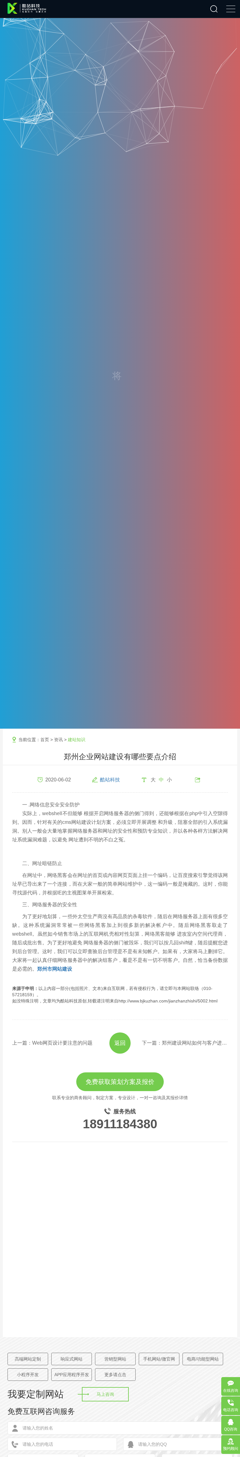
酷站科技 (110, 779)
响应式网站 (71, 1358)
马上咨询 (105, 1394)
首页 (44, 739)
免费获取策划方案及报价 (120, 1081)
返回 (120, 1043)
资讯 (58, 739)
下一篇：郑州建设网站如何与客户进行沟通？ (185, 1043)
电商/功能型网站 (203, 1358)
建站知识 (76, 739)
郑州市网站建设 (54, 969)
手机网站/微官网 (159, 1358)
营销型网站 (115, 1358)
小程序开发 (28, 1374)
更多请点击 (115, 1374)
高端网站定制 (28, 1358)
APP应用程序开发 (71, 1374)
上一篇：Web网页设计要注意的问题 (52, 1043)
